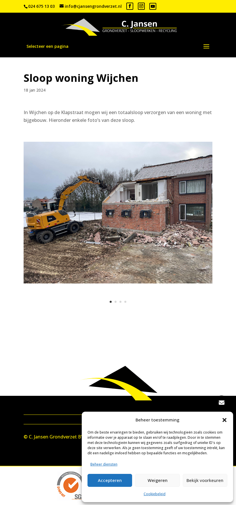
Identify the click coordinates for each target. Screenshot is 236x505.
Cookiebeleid (154, 493)
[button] (224, 420)
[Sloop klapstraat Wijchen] (118, 283)
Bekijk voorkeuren (204, 480)
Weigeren (158, 480)
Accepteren (110, 480)
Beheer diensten (103, 464)
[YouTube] (152, 6)
